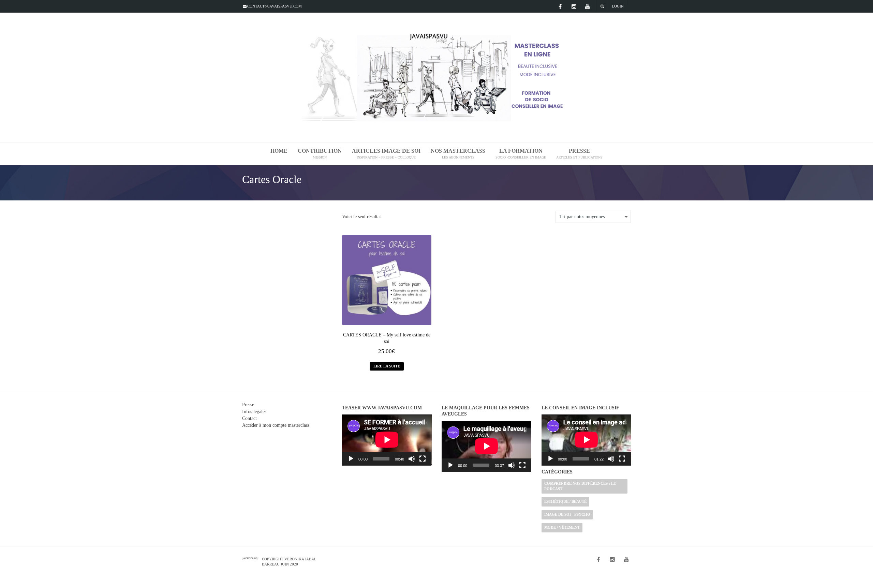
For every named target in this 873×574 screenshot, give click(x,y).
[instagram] (574, 7)
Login (618, 6)
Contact (249, 418)
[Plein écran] (422, 458)
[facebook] (560, 7)
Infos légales (254, 411)
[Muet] (411, 458)
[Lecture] (350, 458)
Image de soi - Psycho (567, 514)
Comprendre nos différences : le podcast (580, 486)
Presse (248, 404)
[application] (387, 440)
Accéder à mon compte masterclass (275, 425)
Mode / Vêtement (562, 527)
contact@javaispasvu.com (274, 6)
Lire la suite (386, 366)
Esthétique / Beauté (565, 501)
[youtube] (587, 7)
